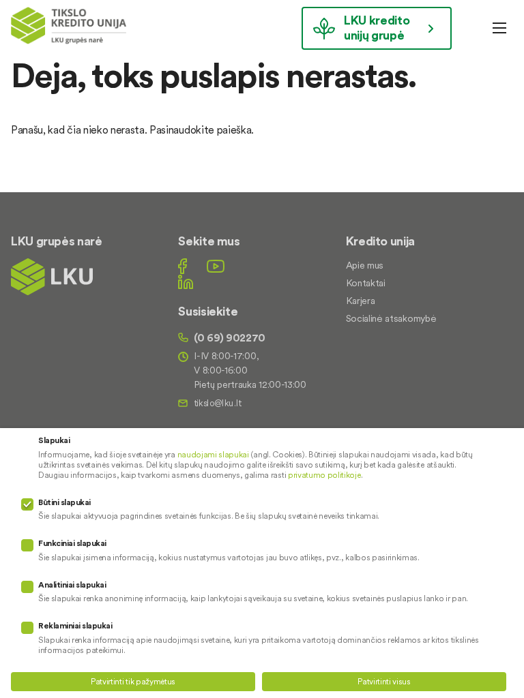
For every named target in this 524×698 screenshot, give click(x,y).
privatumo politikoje (324, 475)
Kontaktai (365, 283)
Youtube (215, 266)
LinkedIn (185, 282)
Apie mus (364, 265)
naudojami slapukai (213, 454)
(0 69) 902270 (229, 337)
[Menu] (499, 28)
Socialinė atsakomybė (391, 318)
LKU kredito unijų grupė (376, 27)
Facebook (182, 266)
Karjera (360, 300)
